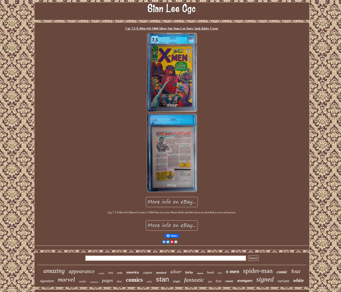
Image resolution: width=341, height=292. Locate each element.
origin (176, 281)
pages (107, 280)
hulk (110, 272)
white (298, 280)
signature (47, 281)
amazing (54, 270)
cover (229, 281)
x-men (232, 271)
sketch (200, 273)
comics (134, 279)
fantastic (194, 280)
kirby (189, 272)
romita (101, 273)
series (120, 272)
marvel (66, 279)
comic (282, 271)
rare (220, 272)
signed (265, 279)
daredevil (161, 272)
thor (119, 281)
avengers (244, 280)
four (295, 271)
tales (149, 281)
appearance (82, 271)
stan (162, 279)
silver (175, 271)
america (132, 272)
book (210, 272)
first (218, 281)
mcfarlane (94, 282)
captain (147, 272)
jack (210, 281)
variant (283, 281)
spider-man (258, 270)
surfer (82, 281)
